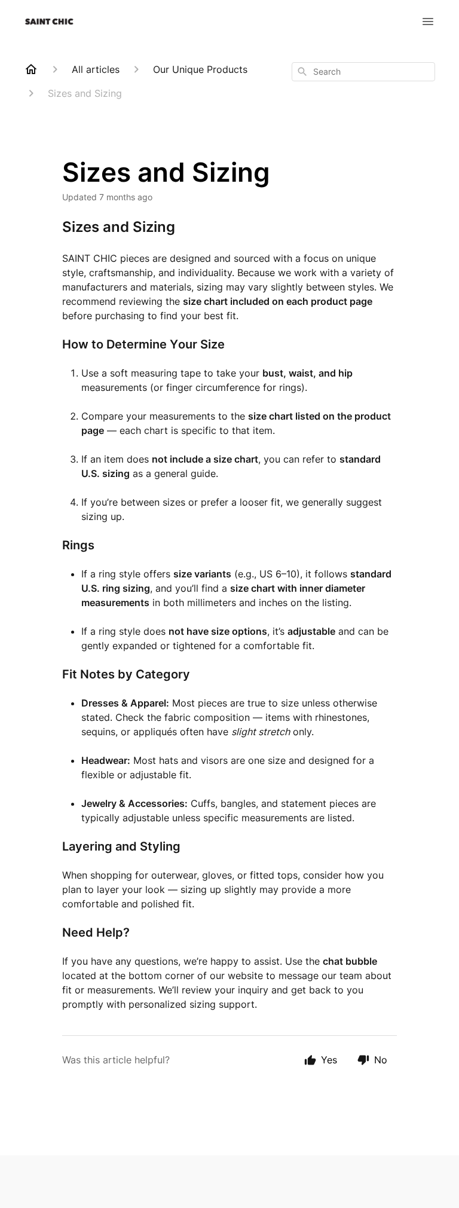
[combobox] (363, 71)
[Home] (31, 69)
